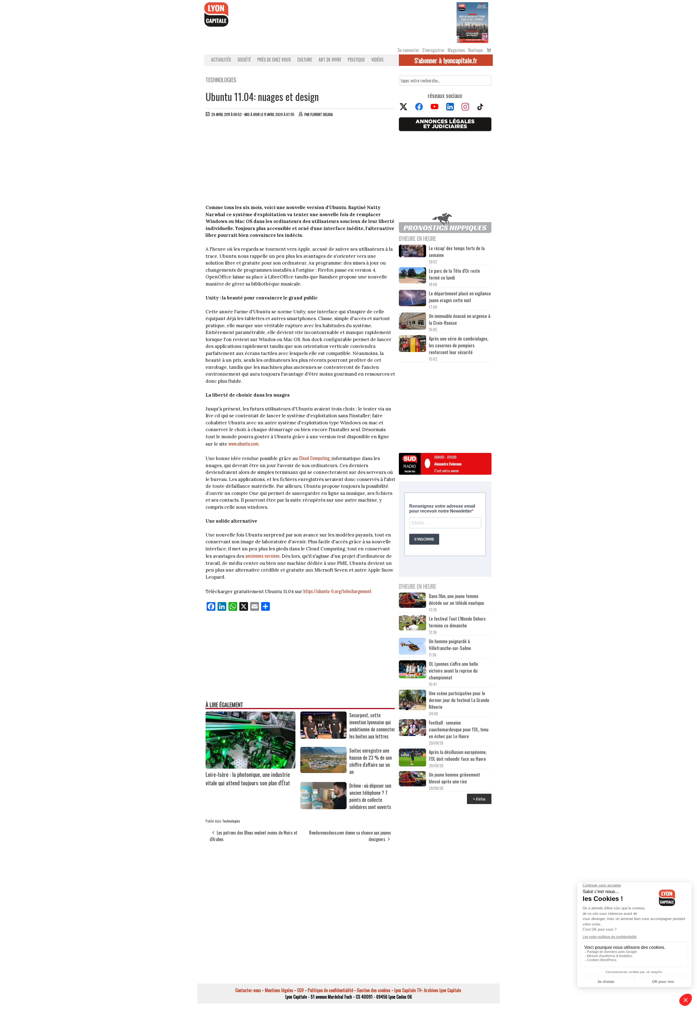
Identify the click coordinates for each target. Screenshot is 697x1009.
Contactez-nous (248, 990)
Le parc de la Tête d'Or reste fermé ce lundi (454, 274)
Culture (304, 59)
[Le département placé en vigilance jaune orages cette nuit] (412, 299)
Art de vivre (330, 59)
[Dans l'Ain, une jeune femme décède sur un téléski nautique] (412, 601)
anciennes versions (262, 555)
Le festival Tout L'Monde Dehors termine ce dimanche (457, 622)
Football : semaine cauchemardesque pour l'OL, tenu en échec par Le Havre (458, 729)
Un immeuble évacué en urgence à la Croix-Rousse (459, 319)
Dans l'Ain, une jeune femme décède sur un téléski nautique (456, 599)
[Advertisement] (300, 162)
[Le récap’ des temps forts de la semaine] (412, 252)
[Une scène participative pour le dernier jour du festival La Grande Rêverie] (412, 700)
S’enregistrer (433, 50)
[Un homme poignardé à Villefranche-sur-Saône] (412, 647)
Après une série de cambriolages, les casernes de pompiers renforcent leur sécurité (458, 345)
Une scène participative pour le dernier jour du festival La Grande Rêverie (459, 700)
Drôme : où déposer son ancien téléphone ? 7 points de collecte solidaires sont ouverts (370, 796)
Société (244, 59)
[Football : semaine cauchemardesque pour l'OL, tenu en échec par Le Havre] (412, 728)
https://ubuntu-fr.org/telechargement (337, 591)
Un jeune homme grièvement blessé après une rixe (454, 778)
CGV (300, 990)
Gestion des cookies (373, 990)
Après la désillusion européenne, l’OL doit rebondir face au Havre (458, 755)
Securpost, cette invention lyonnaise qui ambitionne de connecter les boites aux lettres (372, 725)
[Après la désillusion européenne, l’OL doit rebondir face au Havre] (412, 758)
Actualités (221, 59)
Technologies (231, 821)
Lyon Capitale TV (407, 990)
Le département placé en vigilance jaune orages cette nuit (460, 296)
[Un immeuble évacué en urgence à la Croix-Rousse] (412, 321)
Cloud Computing (314, 458)
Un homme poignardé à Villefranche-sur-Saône (450, 644)
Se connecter (408, 50)
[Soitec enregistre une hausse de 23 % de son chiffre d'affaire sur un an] (323, 771)
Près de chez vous (274, 59)
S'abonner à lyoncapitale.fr (445, 60)
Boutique (475, 50)
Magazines (456, 50)
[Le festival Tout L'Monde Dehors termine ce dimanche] (412, 623)
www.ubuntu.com (243, 443)
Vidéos (377, 59)
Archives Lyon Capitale (442, 990)
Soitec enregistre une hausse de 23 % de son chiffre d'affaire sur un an (370, 761)
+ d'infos (479, 799)
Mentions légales (279, 990)
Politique (356, 59)
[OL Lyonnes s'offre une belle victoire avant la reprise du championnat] (412, 670)
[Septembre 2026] (472, 22)
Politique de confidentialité (330, 990)
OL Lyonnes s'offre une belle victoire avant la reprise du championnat (453, 670)
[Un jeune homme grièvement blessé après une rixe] (412, 779)
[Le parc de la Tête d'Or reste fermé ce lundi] (412, 276)
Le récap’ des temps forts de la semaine (457, 251)
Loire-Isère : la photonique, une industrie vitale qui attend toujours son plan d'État (248, 778)
